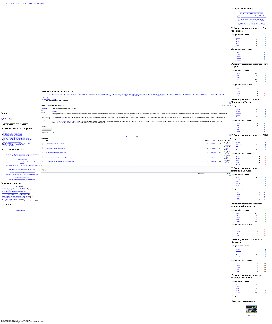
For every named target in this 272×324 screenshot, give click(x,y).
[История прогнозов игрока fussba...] (264, 194)
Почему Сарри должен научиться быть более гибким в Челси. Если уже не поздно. (22, 162)
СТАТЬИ (35, 3)
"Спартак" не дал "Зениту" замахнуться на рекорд (14, 194)
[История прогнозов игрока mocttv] (265, 160)
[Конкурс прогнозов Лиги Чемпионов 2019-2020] (80, 94)
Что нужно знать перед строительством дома (14, 137)
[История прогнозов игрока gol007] (265, 92)
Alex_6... (239, 93)
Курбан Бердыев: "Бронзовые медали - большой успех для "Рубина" (18, 200)
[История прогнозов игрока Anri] (265, 271)
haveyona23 (213, 143)
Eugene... (238, 254)
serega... (238, 235)
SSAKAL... (238, 158)
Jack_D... (239, 95)
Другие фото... (251, 315)
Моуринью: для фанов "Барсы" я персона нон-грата (14, 188)
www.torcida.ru (34, 322)
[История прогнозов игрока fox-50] (264, 192)
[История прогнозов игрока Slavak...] (265, 38)
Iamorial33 (44, 108)
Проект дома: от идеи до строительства (12, 135)
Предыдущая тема (131, 136)
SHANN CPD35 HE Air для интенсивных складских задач (17, 145)
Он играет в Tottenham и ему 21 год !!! (11, 186)
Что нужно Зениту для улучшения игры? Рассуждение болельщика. (22, 174)
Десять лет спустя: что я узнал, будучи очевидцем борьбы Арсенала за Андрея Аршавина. (22, 158)
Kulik (238, 269)
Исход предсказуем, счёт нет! (22, 177)
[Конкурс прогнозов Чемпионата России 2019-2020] (128, 94)
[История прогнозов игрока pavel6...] (264, 129)
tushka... (238, 185)
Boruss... (238, 292)
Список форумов (47, 97)
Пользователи (43, 165)
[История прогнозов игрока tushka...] (265, 185)
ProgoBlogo (213, 148)
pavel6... (239, 129)
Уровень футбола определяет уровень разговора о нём (22, 169)
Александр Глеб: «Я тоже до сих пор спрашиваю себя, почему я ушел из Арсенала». (22, 166)
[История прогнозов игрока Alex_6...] (265, 93)
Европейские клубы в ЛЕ (50, 99)
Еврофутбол (22, 3)
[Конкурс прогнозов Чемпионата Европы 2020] (58, 94)
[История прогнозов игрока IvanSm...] (265, 42)
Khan (237, 43)
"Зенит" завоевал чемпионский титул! (11, 199)
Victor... (238, 54)
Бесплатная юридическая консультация (12, 133)
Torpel (238, 227)
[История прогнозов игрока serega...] (264, 235)
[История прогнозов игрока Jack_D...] (265, 95)
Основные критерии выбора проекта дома (13, 144)
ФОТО (30, 3)
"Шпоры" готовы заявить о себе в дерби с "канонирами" (15, 193)
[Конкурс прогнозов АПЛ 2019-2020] (156, 94)
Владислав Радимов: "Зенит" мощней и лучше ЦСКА (15, 197)
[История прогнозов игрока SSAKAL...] (265, 158)
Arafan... (238, 45)
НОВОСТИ (7, 3)
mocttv (237, 160)
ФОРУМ (17, 3)
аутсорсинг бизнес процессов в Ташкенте (67, 121)
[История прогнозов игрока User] (265, 40)
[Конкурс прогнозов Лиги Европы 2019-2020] (103, 94)
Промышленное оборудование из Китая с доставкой (16, 140)
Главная (2, 3)
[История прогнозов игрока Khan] (265, 43)
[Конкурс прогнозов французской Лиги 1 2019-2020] (150, 95)
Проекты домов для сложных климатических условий (16, 143)
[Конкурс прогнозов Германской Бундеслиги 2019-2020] (123, 95)
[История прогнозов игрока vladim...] (264, 58)
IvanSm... (238, 41)
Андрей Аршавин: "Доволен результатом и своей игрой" (15, 196)
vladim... (239, 58)
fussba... (238, 194)
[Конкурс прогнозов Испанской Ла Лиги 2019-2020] (184, 94)
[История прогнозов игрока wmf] (265, 146)
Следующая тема (141, 136)
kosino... (239, 125)
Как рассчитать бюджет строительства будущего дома (16, 138)
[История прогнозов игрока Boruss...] (265, 292)
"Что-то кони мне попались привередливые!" (13, 191)
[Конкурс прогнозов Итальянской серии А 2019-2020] (210, 94)
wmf (237, 146)
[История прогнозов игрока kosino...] (264, 125)
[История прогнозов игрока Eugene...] (265, 255)
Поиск (49, 165)
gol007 (238, 91)
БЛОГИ (12, 3)
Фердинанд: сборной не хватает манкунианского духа (15, 190)
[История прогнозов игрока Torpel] (264, 228)
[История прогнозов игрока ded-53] (265, 265)
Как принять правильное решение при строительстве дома (17, 139)
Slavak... (238, 38)
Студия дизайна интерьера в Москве (12, 142)
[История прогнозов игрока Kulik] (265, 269)
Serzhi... (238, 115)
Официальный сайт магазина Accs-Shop (13, 131)
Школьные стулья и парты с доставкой (12, 134)
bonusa (238, 229)
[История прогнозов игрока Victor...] (264, 54)
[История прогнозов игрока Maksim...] (264, 200)
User (237, 39)
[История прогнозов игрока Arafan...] (265, 45)
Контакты (45, 3)
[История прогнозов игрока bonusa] (264, 229)
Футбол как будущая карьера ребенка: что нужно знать (22, 179)
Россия (27, 3)
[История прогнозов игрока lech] (264, 198)
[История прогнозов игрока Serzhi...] (265, 115)
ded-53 (238, 265)
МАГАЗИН (40, 3)
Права (54, 165)
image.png (54, 111)
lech (238, 198)
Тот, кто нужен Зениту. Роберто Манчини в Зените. (22, 172)
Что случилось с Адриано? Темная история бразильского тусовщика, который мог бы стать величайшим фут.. (22, 154)
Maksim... (239, 199)
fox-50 (238, 192)
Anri (238, 271)
